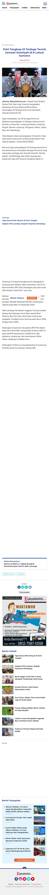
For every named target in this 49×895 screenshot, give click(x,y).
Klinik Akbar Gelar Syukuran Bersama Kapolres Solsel (18, 839)
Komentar (25, 592)
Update (32, 298)
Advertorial (35, 8)
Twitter (29, 882)
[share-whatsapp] (26, 587)
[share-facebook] (19, 587)
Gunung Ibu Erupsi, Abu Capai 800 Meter (19, 818)
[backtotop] (24, 869)
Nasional (21, 574)
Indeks (24, 8)
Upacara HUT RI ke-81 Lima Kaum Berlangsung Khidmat (18, 850)
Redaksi (10, 884)
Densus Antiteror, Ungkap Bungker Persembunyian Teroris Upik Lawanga (20, 565)
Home (4, 8)
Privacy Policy (36, 884)
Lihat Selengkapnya (24, 860)
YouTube (34, 882)
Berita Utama (8, 574)
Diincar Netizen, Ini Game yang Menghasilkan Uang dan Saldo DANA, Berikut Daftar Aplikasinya (19, 809)
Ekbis (44, 8)
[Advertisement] (24, 25)
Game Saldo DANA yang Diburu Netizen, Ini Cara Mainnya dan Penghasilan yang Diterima (17, 830)
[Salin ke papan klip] (30, 587)
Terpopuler (14, 8)
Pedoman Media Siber (22, 884)
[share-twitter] (22, 587)
